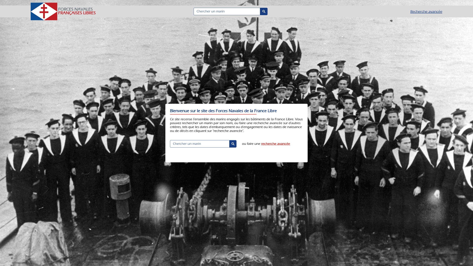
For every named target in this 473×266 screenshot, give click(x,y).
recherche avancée (275, 144)
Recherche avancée (426, 11)
